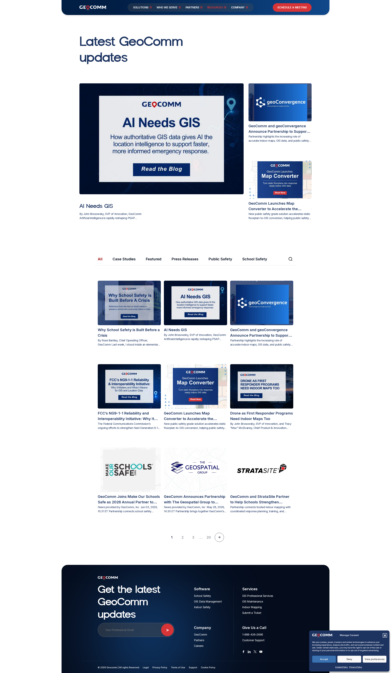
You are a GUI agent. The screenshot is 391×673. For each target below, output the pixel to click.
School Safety (254, 259)
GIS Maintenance (252, 601)
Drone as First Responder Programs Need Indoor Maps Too (261, 416)
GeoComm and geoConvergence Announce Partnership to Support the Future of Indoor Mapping (278, 129)
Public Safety (220, 259)
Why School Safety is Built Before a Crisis (129, 333)
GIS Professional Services (257, 595)
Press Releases (185, 259)
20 (208, 537)
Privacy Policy (355, 667)
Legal (146, 667)
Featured (153, 259)
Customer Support (253, 640)
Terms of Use (178, 667)
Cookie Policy (341, 667)
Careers (198, 645)
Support (193, 667)
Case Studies (124, 259)
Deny (349, 659)
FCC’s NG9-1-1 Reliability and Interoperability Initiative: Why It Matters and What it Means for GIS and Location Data (126, 416)
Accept (324, 659)
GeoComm (200, 634)
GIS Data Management (208, 601)
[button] (384, 635)
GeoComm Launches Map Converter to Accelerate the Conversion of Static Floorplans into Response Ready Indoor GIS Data (279, 206)
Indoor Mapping (252, 607)
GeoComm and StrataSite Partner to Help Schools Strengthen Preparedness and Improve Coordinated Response (259, 499)
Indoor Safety (202, 607)
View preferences (374, 659)
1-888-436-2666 (252, 634)
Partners (199, 640)
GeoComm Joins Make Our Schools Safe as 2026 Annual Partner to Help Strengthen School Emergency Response (129, 499)
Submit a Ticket (251, 612)
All (100, 259)
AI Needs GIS (96, 206)
